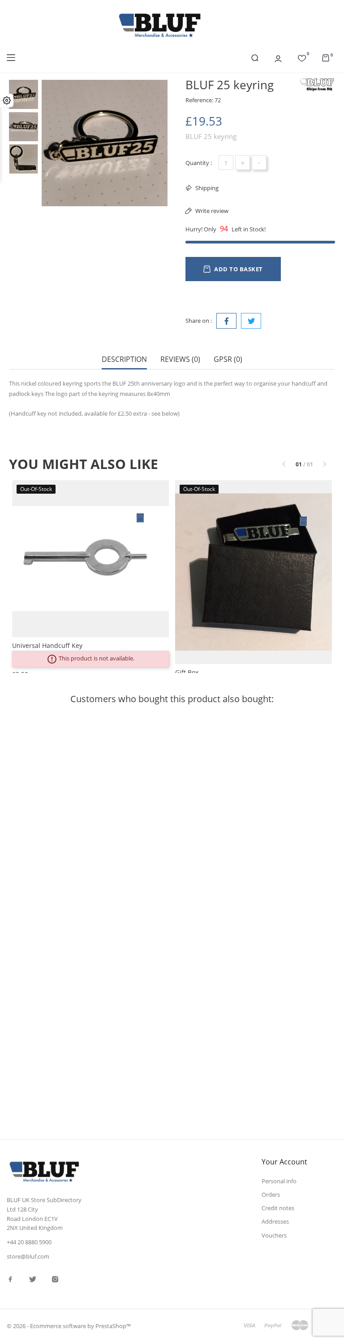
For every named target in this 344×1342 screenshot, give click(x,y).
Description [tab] (124, 359)
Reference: (199, 100)
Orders (271, 1194)
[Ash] (247, 745)
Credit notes (278, 1208)
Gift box (186, 672)
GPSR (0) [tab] (228, 359)
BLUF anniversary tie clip (158, 1012)
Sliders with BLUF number (49, 819)
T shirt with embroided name (277, 819)
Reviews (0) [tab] (180, 359)
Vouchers (274, 1235)
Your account (284, 1162)
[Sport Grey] (247, 736)
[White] (247, 727)
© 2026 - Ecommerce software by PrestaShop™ (69, 1326)
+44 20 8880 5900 (29, 1242)
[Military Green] (247, 754)
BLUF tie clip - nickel (152, 819)
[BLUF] (317, 84)
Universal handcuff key (47, 645)
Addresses (275, 1221)
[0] (302, 57)
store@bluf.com (28, 1256)
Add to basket (238, 269)
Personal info (279, 1181)
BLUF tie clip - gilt (260, 1012)
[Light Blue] (247, 763)
